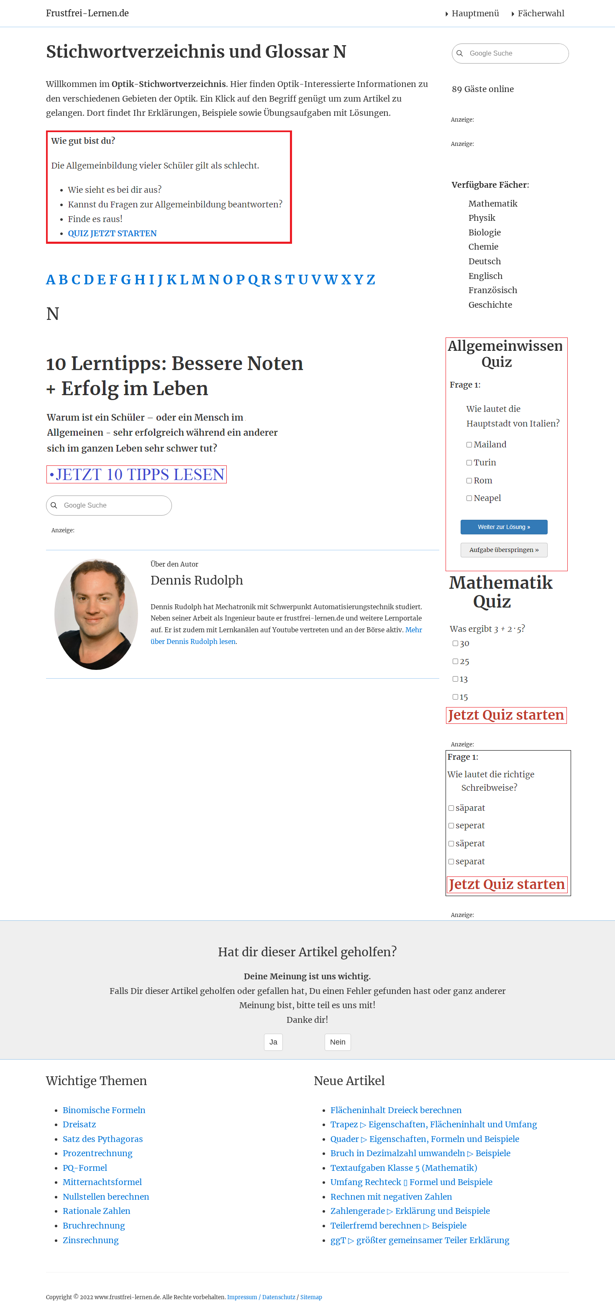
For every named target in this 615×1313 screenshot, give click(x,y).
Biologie (485, 232)
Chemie (483, 247)
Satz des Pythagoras (103, 1139)
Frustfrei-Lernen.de (87, 13)
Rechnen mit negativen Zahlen (391, 1197)
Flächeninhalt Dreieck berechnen (396, 1110)
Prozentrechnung (98, 1153)
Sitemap (311, 1297)
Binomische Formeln (104, 1110)
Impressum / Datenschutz (261, 1297)
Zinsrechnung (91, 1240)
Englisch (486, 276)
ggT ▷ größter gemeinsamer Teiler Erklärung (420, 1240)
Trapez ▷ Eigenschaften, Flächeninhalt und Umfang (434, 1124)
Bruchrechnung (94, 1226)
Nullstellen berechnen (106, 1197)
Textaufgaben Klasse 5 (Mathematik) (404, 1168)
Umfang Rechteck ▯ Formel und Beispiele (411, 1182)
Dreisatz (79, 1124)
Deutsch (485, 261)
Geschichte (490, 305)
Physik (482, 218)
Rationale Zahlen (97, 1211)
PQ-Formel (85, 1168)
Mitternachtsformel (102, 1182)
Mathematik (493, 204)
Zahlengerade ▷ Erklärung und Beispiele (410, 1211)
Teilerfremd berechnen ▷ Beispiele (398, 1226)
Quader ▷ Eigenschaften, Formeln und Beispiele (425, 1139)
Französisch (493, 290)
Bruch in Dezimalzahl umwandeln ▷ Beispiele (420, 1153)
